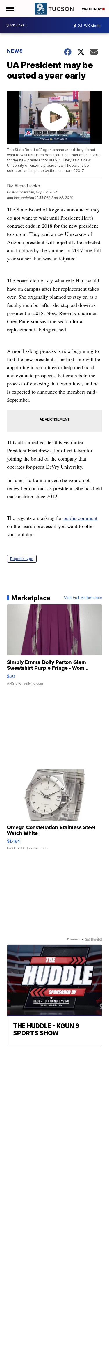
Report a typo (21, 559)
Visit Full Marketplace (83, 598)
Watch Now (92, 9)
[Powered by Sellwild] (93, 939)
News (15, 51)
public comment (80, 517)
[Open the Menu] (9, 8)
